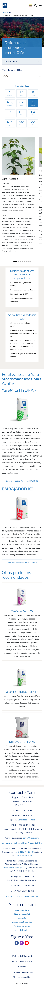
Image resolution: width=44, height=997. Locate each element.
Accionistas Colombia (22, 922)
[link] (10, 93)
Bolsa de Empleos (22, 930)
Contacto (22, 918)
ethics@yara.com (31, 838)
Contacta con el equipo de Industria (22, 897)
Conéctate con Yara (26, 820)
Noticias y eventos (22, 926)
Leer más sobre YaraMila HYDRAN (22, 481)
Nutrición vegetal (22, 914)
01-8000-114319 (23, 856)
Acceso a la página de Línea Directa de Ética (22, 843)
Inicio (4, 12)
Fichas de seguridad (22, 977)
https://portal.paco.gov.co (14, 868)
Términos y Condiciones (22, 972)
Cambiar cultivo (12, 70)
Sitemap (22, 967)
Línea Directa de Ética (22, 962)
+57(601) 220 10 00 (24, 852)
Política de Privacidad (22, 956)
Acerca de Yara (22, 910)
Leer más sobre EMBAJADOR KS (22, 563)
